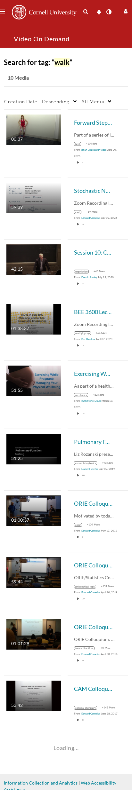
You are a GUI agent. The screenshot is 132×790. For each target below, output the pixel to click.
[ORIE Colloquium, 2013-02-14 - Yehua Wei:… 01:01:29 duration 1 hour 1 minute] (33, 633)
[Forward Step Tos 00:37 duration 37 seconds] (33, 129)
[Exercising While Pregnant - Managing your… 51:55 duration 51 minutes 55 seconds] (33, 380)
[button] (124, 10)
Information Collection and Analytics (41, 783)
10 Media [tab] (18, 78)
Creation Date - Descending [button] (37, 101)
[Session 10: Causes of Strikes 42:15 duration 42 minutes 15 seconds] (33, 259)
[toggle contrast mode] (109, 12)
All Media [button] (92, 101)
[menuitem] (85, 12)
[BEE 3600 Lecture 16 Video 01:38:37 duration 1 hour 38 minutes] (33, 318)
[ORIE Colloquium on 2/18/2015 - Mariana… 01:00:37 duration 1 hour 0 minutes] (33, 510)
